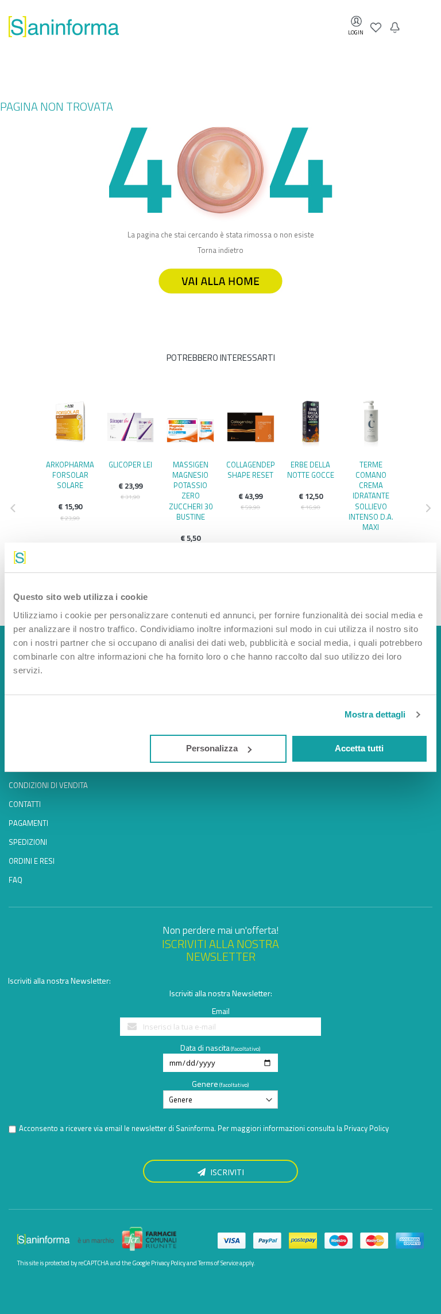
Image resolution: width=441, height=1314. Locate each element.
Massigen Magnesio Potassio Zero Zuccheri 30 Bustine (190, 491)
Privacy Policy (366, 1128)
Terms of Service (218, 1263)
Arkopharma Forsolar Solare (70, 475)
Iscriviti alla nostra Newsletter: (59, 980)
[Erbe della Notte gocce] (311, 424)
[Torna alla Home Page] (220, 299)
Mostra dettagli (375, 714)
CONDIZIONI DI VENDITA (48, 785)
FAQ (15, 880)
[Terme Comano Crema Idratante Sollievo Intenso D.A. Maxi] (370, 424)
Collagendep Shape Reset (250, 470)
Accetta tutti (359, 748)
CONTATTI (25, 804)
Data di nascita (205, 1048)
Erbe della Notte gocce (310, 470)
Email (221, 1011)
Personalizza (212, 748)
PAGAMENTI (28, 823)
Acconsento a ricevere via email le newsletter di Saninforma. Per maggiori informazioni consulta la (204, 1128)
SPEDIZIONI (28, 842)
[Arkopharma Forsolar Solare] (70, 424)
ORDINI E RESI (32, 861)
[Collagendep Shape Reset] (250, 424)
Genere (205, 1084)
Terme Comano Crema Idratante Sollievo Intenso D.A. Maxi (371, 496)
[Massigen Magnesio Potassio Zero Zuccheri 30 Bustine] (190, 424)
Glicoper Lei (130, 464)
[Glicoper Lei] (130, 424)
